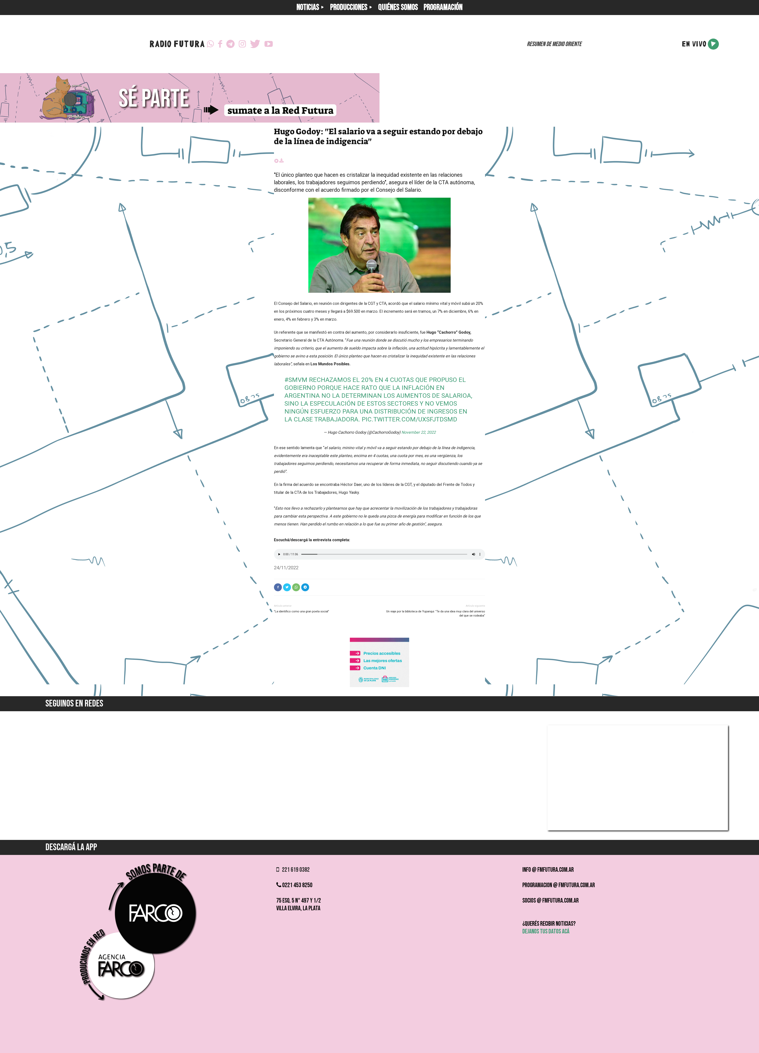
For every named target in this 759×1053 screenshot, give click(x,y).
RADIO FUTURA (177, 45)
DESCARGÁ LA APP (71, 847)
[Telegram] (230, 44)
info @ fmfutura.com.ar (548, 870)
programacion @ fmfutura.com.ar (558, 885)
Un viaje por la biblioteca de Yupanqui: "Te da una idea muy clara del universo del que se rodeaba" (435, 613)
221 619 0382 (294, 870)
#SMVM (295, 379)
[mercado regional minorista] (379, 686)
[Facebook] (220, 44)
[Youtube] (268, 44)
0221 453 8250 (296, 885)
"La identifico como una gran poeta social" (301, 611)
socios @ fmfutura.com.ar (550, 901)
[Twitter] (255, 44)
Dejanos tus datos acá (545, 931)
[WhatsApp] (210, 44)
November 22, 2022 (418, 432)
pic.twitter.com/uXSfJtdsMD (409, 419)
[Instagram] (242, 44)
